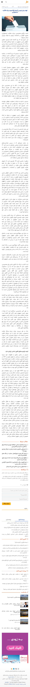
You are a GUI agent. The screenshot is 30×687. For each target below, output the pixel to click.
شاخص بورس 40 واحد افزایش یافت (20, 532)
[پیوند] (6, 2)
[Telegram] (14, 669)
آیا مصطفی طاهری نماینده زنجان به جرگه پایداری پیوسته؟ (14, 450)
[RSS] (11, 669)
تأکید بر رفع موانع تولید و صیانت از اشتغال (17, 568)
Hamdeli (6, 682)
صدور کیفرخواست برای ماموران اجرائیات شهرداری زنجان (15, 545)
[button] (2, 2)
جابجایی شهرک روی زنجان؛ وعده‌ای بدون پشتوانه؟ (11, 611)
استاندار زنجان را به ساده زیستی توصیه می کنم (16, 565)
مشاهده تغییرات (11, 677)
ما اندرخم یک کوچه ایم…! (14, 620)
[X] (16, 669)
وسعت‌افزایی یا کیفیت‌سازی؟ (21, 542)
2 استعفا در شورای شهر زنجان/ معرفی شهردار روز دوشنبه (14, 583)
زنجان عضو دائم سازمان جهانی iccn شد (19, 525)
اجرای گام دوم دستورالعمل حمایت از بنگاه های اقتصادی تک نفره (14, 454)
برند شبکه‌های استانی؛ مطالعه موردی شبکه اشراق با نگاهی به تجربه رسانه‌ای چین (14, 446)
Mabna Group (12, 684)
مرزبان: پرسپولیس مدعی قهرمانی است (19, 530)
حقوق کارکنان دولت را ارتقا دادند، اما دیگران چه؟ (11, 628)
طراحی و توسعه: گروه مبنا (21, 684)
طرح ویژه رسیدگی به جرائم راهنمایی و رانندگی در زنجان (15, 548)
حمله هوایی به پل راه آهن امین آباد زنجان (16, 467)
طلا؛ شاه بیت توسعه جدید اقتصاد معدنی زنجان (17, 523)
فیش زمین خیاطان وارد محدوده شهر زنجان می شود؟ (15, 589)
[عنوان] (27, 2)
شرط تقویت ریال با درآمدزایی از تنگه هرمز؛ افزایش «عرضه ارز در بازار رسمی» (14, 463)
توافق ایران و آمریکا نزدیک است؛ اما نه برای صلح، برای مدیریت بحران (14, 459)
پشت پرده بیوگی (23, 586)
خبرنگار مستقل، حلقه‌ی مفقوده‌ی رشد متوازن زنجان (11, 604)
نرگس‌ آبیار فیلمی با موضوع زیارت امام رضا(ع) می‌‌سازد (16, 527)
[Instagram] (18, 669)
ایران (13, 6)
